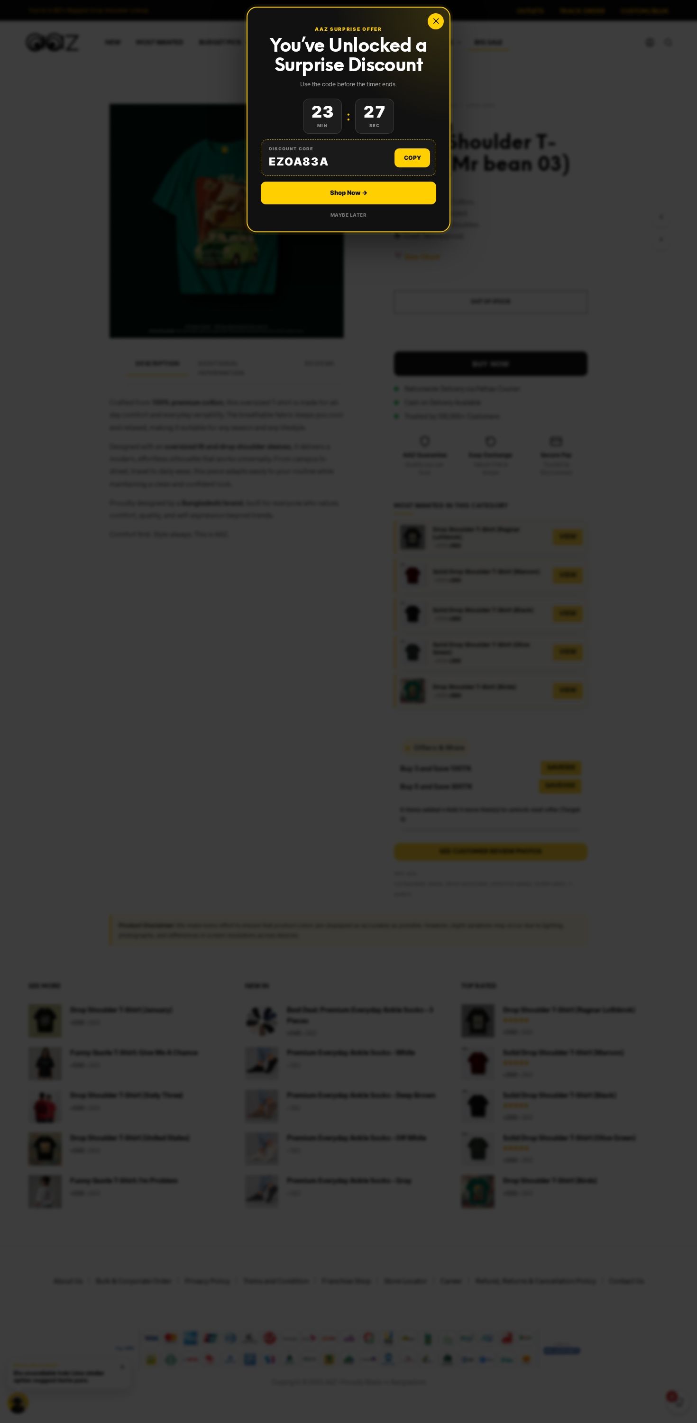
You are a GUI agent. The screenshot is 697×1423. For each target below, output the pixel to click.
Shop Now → (348, 192)
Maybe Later (348, 215)
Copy (412, 157)
